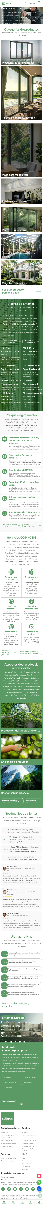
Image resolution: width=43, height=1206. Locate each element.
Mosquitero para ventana (8, 1143)
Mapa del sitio (5, 1198)
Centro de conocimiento (8, 1158)
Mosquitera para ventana (29, 1140)
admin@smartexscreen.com (26, 1029)
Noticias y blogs (26, 1169)
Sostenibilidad (26, 1164)
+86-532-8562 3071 (17, 1036)
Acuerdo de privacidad (20, 1198)
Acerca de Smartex (28, 1161)
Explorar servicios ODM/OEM (6, 652)
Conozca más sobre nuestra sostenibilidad (10, 801)
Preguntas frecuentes (7, 1161)
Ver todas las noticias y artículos (15, 1005)
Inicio (23, 1158)
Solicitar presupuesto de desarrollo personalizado (29, 652)
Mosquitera (4, 1132)
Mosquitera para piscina (29, 1135)
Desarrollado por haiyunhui (17, 1197)
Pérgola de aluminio (28, 1146)
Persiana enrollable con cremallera (29, 1149)
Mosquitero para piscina (8, 1135)
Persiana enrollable (7, 1138)
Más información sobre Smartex (10, 341)
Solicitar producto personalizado (13, 291)
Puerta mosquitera (6, 1140)
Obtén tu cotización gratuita (9, 525)
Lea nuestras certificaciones (31, 801)
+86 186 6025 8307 (18, 1033)
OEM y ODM (26, 1166)
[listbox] (32, 3)
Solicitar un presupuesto (30, 341)
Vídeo (3, 1164)
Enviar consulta (9, 1102)
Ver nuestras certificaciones (29, 525)
